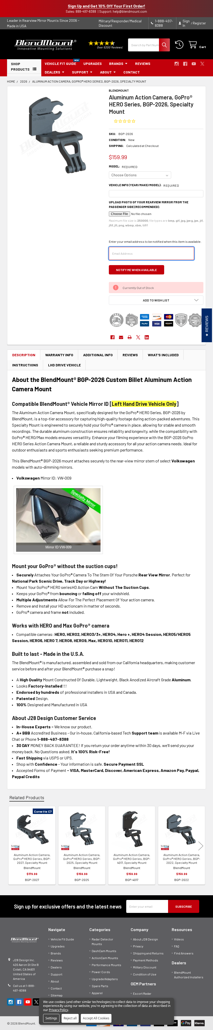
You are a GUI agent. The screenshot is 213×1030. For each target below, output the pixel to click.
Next (201, 846)
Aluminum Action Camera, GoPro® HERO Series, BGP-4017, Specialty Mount (131, 858)
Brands (116, 63)
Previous (12, 846)
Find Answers (184, 953)
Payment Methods (145, 960)
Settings (51, 1018)
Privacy (138, 946)
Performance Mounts (106, 965)
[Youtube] (193, 64)
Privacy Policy (58, 1010)
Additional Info (98, 355)
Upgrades (92, 63)
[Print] (129, 337)
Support (80, 72)
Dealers (52, 72)
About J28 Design (145, 939)
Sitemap (57, 995)
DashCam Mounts (104, 951)
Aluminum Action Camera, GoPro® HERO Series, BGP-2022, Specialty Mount (181, 858)
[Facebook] (185, 64)
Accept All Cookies (96, 1018)
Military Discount (144, 967)
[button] (156, 300)
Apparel (97, 993)
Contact (131, 72)
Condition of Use (144, 974)
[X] (202, 64)
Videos (179, 939)
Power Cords (101, 972)
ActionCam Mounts (105, 958)
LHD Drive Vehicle (64, 365)
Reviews (142, 63)
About (106, 72)
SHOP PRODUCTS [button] (20, 66)
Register (199, 23)
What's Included (163, 355)
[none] (57, 136)
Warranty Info (59, 355)
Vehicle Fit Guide (60, 63)
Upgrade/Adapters (105, 979)
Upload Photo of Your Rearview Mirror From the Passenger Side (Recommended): (148, 204)
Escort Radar (142, 993)
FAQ (176, 946)
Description (23, 355)
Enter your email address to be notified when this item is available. (155, 241)
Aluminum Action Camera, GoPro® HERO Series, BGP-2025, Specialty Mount (82, 858)
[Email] (121, 337)
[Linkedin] (146, 337)
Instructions (25, 365)
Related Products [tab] (26, 797)
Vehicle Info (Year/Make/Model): (144, 185)
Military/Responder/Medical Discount (120, 23)
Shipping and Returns (148, 953)
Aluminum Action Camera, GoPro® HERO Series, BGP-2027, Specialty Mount (32, 858)
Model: (123, 166)
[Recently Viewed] (180, 45)
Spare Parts (100, 986)
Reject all (70, 1018)
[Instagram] (176, 64)
